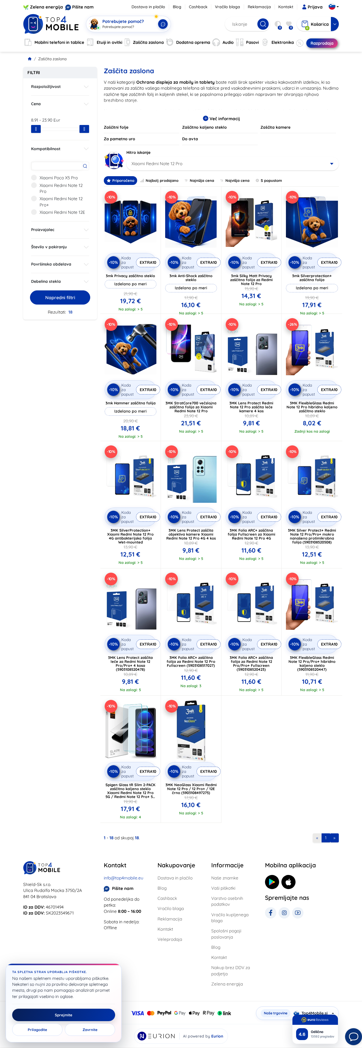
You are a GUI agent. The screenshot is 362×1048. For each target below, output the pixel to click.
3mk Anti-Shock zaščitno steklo (190, 277)
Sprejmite (63, 1015)
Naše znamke (224, 878)
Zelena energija (46, 7)
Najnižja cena (202, 180)
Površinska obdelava (51, 264)
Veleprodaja (170, 939)
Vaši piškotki (223, 888)
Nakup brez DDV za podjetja (230, 970)
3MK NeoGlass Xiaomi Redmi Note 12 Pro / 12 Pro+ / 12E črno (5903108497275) (191, 788)
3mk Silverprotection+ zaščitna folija (312, 277)
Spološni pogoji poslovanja (226, 933)
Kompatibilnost (46, 148)
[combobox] (232, 164)
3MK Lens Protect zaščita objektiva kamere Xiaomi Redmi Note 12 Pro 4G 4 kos (191, 534)
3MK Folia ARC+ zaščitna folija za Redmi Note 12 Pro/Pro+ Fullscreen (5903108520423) (251, 663)
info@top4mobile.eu (123, 878)
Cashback (198, 6)
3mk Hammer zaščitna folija (130, 403)
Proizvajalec (42, 229)
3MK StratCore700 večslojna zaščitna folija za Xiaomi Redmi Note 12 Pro (190, 407)
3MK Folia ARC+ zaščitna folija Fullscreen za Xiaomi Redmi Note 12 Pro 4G (251, 534)
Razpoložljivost (46, 86)
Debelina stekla (46, 281)
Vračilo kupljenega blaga (230, 917)
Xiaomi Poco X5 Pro (59, 177)
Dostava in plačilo (148, 6)
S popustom (271, 180)
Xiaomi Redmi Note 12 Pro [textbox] (157, 163)
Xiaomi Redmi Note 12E (62, 212)
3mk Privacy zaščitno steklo (130, 275)
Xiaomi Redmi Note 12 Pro (61, 188)
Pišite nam (83, 7)
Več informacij (224, 118)
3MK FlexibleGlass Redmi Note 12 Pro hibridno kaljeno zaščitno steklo (311, 407)
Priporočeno (123, 180)
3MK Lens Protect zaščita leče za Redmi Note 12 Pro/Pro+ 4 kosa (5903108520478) (130, 663)
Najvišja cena (237, 180)
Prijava (315, 7)
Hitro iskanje (138, 152)
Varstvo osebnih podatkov (227, 901)
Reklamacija (259, 6)
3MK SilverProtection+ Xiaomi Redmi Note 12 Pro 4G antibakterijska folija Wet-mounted (130, 536)
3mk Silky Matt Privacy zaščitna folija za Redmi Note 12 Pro (251, 279)
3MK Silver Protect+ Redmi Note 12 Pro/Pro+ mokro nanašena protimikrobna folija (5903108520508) (312, 536)
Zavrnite (90, 1029)
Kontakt (285, 6)
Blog (177, 6)
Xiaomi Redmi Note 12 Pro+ (61, 201)
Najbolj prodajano (162, 180)
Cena (36, 103)
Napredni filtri (60, 297)
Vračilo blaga (227, 6)
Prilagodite (37, 1029)
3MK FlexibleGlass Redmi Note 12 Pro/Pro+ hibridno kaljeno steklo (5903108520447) (311, 663)
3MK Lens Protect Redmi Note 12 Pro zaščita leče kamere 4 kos (251, 407)
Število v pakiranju (49, 246)
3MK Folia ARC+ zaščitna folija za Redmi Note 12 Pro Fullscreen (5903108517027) (191, 661)
